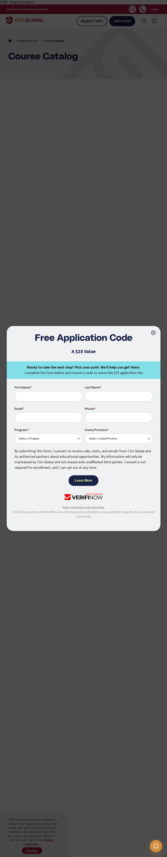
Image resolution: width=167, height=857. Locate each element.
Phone (90, 409)
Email (19, 409)
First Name (23, 387)
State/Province (97, 430)
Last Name (93, 387)
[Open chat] (156, 846)
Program (21, 430)
